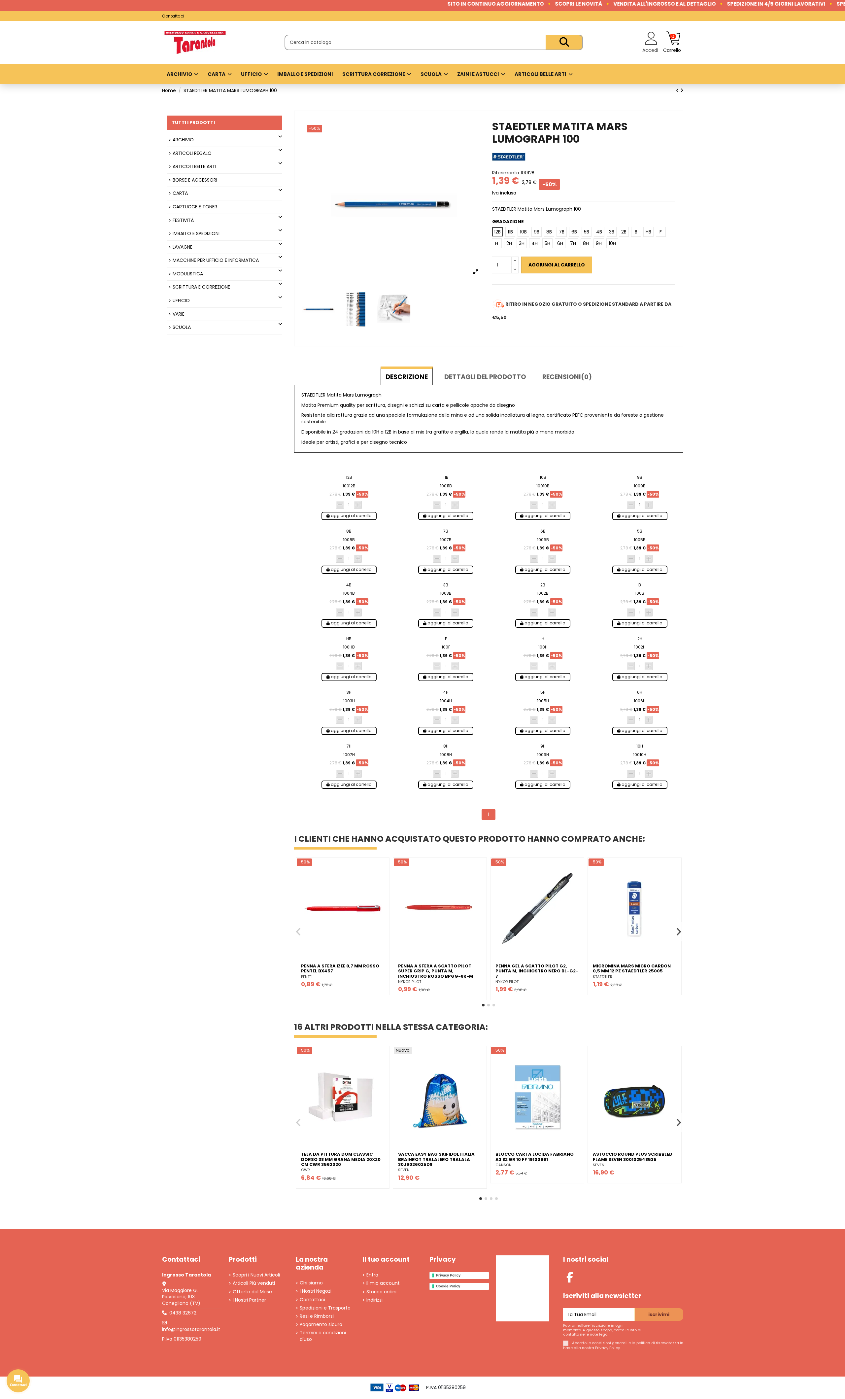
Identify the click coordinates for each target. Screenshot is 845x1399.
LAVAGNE (182, 247)
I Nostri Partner (249, 1300)
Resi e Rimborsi (317, 1316)
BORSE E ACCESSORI (195, 180)
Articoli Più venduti (254, 1283)
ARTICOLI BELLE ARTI (194, 166)
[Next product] (681, 90)
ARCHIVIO (183, 140)
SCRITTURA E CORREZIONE (201, 287)
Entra (372, 1275)
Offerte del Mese (252, 1292)
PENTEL (307, 976)
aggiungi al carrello (351, 515)
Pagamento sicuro (321, 1324)
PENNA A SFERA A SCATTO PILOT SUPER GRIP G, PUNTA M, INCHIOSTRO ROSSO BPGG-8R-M (435, 971)
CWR (305, 1169)
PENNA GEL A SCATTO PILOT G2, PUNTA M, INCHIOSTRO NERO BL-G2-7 (536, 971)
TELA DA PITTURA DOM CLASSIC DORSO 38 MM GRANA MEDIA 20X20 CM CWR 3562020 (341, 1159)
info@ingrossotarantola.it (191, 1329)
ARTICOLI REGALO (192, 153)
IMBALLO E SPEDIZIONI (196, 233)
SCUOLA (182, 327)
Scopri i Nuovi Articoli (256, 1275)
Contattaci (173, 16)
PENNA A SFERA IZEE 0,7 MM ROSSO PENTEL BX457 (340, 968)
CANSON (503, 1165)
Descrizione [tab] (407, 376)
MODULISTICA (188, 274)
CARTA (180, 193)
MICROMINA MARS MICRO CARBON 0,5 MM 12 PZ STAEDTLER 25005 (632, 968)
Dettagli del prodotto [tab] (485, 376)
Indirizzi (374, 1300)
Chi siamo (311, 1283)
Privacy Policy (448, 1275)
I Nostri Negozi (315, 1291)
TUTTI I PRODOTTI (193, 122)
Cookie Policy (448, 1286)
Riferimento (505, 173)
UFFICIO (181, 300)
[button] (483, 1005)
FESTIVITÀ (183, 220)
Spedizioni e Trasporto (325, 1308)
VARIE (179, 314)
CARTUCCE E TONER (195, 207)
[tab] (567, 376)
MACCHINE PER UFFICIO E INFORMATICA (216, 260)
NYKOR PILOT (409, 981)
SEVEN (404, 1169)
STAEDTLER (602, 976)
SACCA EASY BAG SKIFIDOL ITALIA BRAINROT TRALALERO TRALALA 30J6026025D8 (436, 1159)
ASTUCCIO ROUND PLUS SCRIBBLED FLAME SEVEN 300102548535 (632, 1157)
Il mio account (383, 1283)
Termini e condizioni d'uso (323, 1336)
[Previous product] (678, 90)
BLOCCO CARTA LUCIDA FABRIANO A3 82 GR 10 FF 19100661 (534, 1157)
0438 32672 (182, 1313)
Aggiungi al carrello (556, 265)
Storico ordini (381, 1292)
